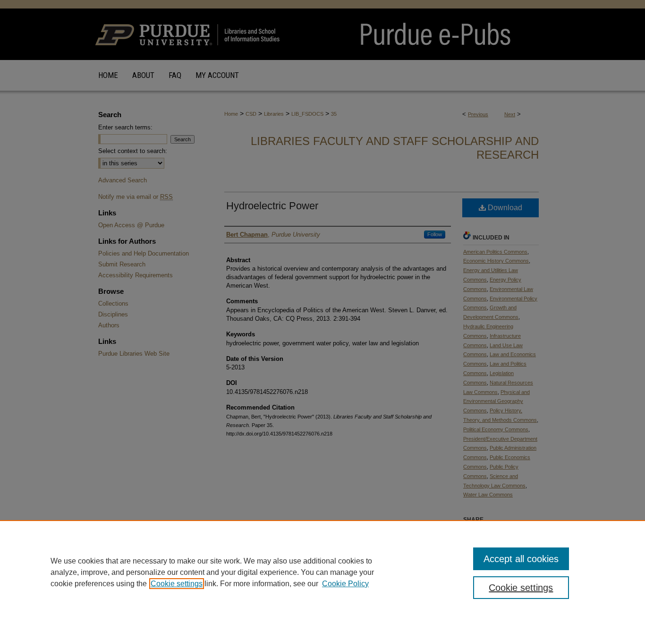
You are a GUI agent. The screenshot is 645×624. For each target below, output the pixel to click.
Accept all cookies (521, 559)
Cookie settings (177, 584)
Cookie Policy (345, 584)
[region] (322, 572)
